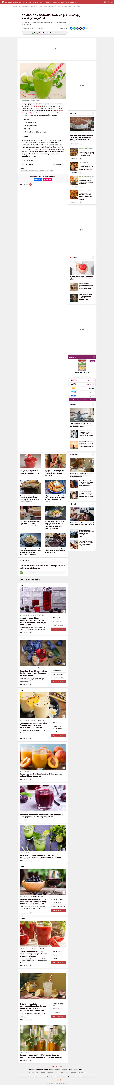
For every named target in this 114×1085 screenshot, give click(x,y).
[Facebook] (53, 1079)
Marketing (77, 1076)
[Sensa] (62, 1073)
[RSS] (60, 1079)
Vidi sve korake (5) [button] (58, 629)
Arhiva (81, 1076)
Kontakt (51, 1076)
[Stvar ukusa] (6, 2)
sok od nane (37, 106)
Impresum (33, 1076)
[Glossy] (83, 1073)
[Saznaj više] (93, 257)
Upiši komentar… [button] (29, 573)
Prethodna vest (29, 164)
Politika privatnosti (69, 1076)
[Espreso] (43, 1073)
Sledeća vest (57, 164)
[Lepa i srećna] (57, 1073)
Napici (35, 10)
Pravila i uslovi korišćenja (42, 1076)
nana (47, 170)
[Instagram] (57, 1079)
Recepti (30, 10)
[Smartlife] (73, 1073)
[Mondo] (31, 1073)
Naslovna (24, 10)
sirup (51, 170)
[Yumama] (50, 1073)
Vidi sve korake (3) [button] (58, 1016)
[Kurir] (37, 1073)
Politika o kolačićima (59, 1076)
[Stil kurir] (79, 1073)
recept (42, 170)
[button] (63, 28)
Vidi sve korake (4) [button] (58, 962)
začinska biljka (33, 170)
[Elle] (67, 1073)
